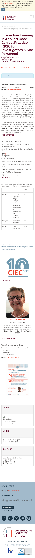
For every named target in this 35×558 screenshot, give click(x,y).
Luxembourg (12, 26)
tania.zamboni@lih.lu (14, 89)
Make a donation (8, 507)
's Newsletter (14, 491)
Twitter (16, 518)
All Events (3, 26)
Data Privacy (24, 541)
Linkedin (10, 518)
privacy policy (9, 3)
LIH (9, 491)
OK (3, 9)
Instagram (28, 518)
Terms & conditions (13, 541)
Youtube (22, 518)
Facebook (4, 518)
